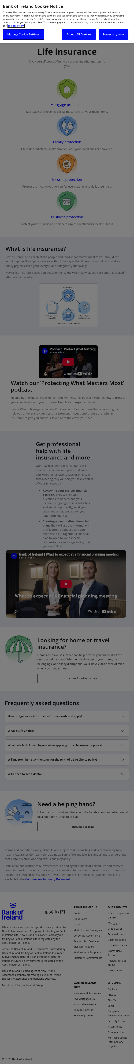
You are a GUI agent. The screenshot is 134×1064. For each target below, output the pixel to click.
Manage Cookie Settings (23, 34)
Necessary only (113, 34)
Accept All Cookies (78, 34)
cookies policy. (16, 25)
